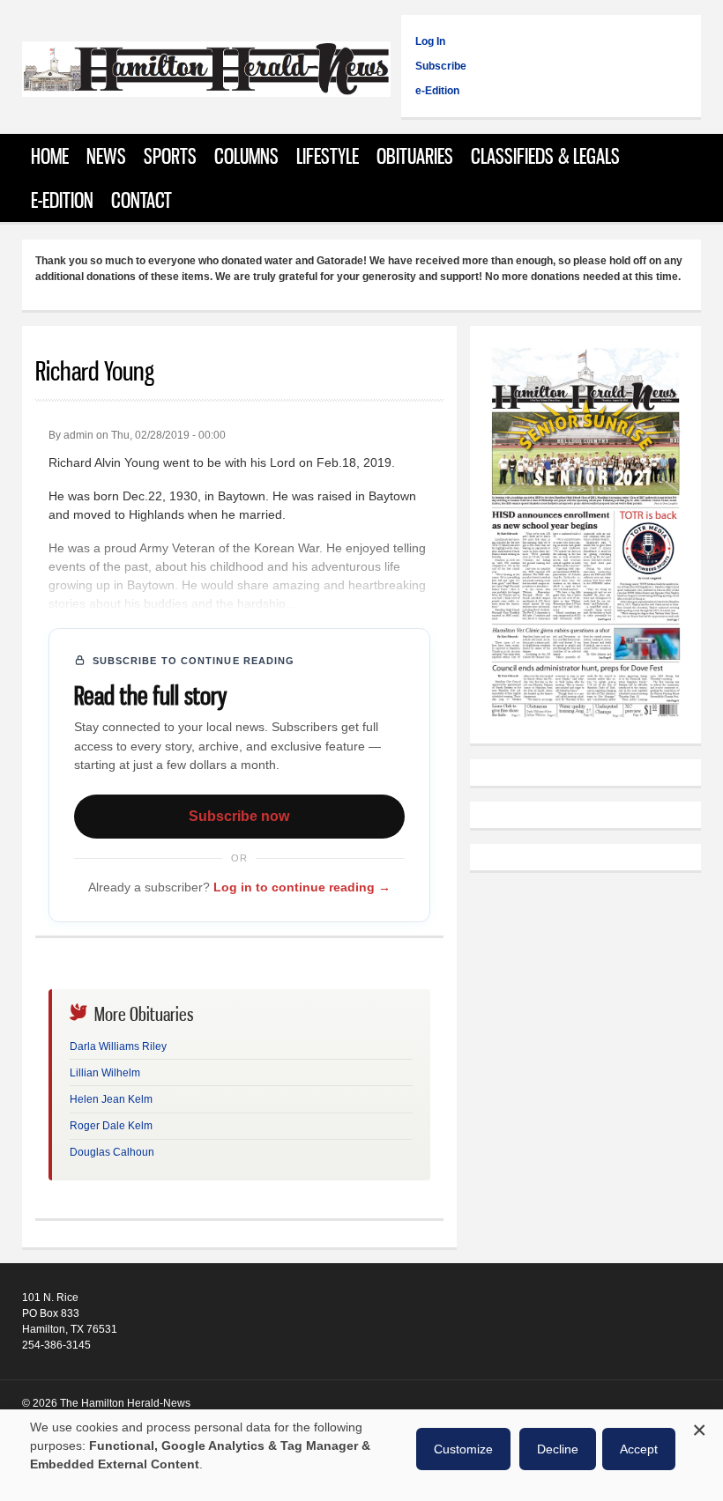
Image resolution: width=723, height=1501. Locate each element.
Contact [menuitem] (141, 200)
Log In (430, 41)
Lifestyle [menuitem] (327, 156)
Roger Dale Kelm (111, 1126)
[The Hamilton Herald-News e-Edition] (585, 722)
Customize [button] (463, 1449)
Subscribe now (239, 816)
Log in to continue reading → (302, 887)
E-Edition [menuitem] (62, 200)
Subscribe (440, 66)
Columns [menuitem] (246, 156)
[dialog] (361, 1455)
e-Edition (437, 91)
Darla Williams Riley (118, 1046)
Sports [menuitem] (170, 156)
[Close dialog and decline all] (699, 1427)
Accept (639, 1449)
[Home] (206, 87)
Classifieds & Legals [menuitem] (545, 156)
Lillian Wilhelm (105, 1073)
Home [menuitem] (50, 156)
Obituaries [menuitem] (414, 156)
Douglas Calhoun (112, 1152)
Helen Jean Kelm (111, 1099)
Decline (557, 1449)
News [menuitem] (106, 156)
